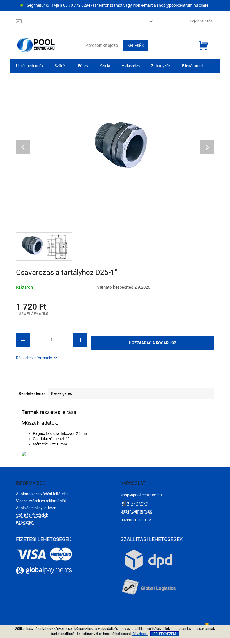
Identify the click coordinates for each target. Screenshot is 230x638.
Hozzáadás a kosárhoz (152, 343)
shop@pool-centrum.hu (177, 5)
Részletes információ (34, 358)
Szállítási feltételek (32, 515)
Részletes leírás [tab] (32, 393)
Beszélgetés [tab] (61, 393)
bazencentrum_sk (136, 519)
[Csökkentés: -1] (23, 340)
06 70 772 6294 (76, 5)
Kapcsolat (25, 522)
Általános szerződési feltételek (42, 494)
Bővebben (140, 634)
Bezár (55, 379)
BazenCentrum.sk (136, 511)
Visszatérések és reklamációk (41, 501)
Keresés (135, 45)
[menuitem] (29, 66)
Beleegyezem (164, 634)
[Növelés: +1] (80, 340)
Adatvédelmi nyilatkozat (37, 508)
